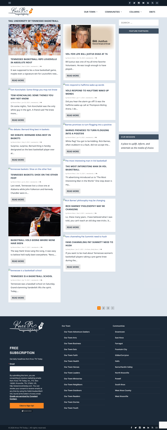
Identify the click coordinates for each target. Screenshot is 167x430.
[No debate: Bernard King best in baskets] (34, 129)
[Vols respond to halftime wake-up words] (89, 85)
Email (12, 364)
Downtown (120, 332)
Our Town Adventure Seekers (77, 332)
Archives (87, 249)
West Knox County (123, 390)
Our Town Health (71, 361)
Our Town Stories (71, 402)
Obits (152, 12)
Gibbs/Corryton (122, 355)
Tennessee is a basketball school (31, 276)
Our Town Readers (72, 396)
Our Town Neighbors (73, 384)
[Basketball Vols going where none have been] (34, 221)
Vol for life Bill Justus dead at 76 (87, 54)
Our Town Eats (70, 349)
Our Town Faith (71, 355)
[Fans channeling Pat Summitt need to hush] (89, 236)
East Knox (119, 337)
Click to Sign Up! (27, 405)
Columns (134, 12)
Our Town (89, 12)
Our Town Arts (70, 337)
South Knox (120, 384)
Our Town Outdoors (73, 390)
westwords (34, 66)
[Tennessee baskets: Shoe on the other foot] (34, 169)
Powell (118, 378)
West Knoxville (121, 396)
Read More (18, 80)
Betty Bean (70, 249)
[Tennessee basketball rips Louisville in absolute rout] (34, 39)
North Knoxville (122, 372)
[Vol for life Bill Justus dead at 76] (89, 37)
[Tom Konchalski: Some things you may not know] (34, 89)
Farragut (119, 343)
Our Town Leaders (72, 372)
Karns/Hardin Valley (124, 367)
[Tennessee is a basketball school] (34, 270)
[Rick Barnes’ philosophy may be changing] (89, 200)
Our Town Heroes (71, 367)
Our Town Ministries (73, 378)
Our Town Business (72, 343)
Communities (112, 12)
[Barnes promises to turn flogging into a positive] (89, 124)
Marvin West (16, 66)
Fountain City (121, 349)
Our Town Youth (71, 408)
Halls (117, 361)
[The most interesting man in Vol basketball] (89, 160)
